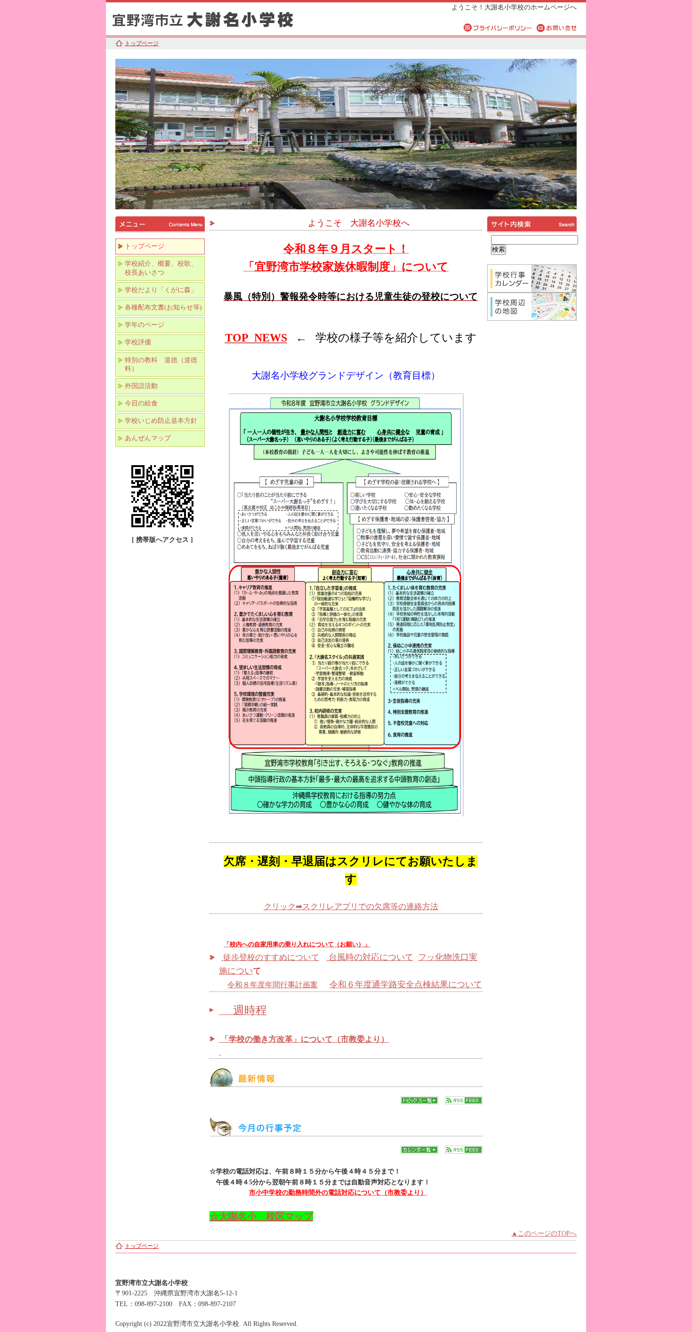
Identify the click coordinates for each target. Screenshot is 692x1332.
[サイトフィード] (464, 1102)
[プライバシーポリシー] (498, 27)
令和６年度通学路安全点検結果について (406, 984)
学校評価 (138, 342)
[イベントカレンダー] (419, 1151)
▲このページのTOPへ (544, 1233)
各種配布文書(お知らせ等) (163, 307)
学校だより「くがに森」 (161, 289)
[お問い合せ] (557, 27)
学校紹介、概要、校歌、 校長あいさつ (164, 268)
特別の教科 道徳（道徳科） (161, 364)
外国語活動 (141, 385)
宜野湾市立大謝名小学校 (223, 17)
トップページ (142, 43)
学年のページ (144, 324)
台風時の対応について (369, 957)
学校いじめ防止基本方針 (161, 420)
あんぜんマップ (148, 438)
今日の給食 (141, 403)
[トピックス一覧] (419, 1102)
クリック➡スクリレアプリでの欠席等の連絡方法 (351, 906)
